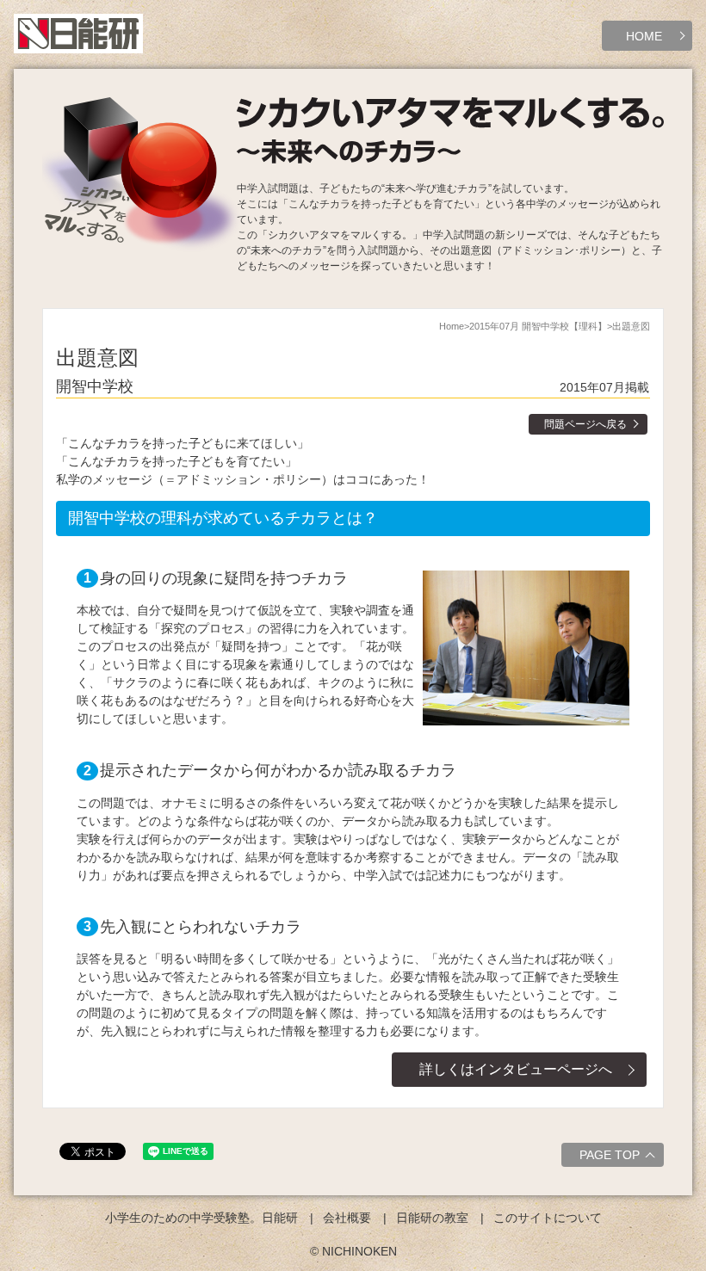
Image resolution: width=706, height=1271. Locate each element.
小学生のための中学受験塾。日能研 (201, 1218)
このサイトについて (547, 1218)
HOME (644, 36)
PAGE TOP (609, 1155)
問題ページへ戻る (585, 424)
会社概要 (347, 1218)
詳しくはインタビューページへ (515, 1069)
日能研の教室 (432, 1218)
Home (451, 326)
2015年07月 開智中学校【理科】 (538, 326)
